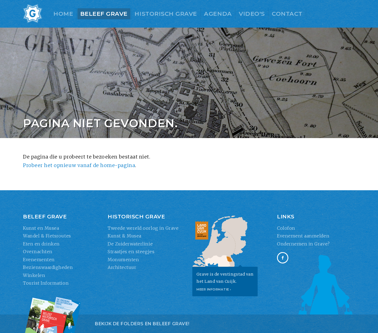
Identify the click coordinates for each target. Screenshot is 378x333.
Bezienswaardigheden (48, 267)
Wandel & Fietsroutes (47, 236)
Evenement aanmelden (303, 236)
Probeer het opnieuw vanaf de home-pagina (79, 165)
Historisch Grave (165, 13)
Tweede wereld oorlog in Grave (143, 228)
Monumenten (123, 259)
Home (63, 13)
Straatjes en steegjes (131, 251)
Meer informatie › (213, 289)
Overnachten (38, 251)
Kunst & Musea (124, 236)
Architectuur (122, 267)
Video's (252, 13)
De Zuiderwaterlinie (130, 244)
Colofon (286, 228)
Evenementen (39, 259)
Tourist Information (46, 283)
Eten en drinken (41, 244)
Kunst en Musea (41, 228)
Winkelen (34, 275)
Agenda (218, 13)
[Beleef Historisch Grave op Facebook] (282, 257)
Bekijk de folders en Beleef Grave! (142, 323)
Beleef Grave (104, 13)
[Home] (32, 13)
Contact (287, 13)
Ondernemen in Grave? (303, 244)
